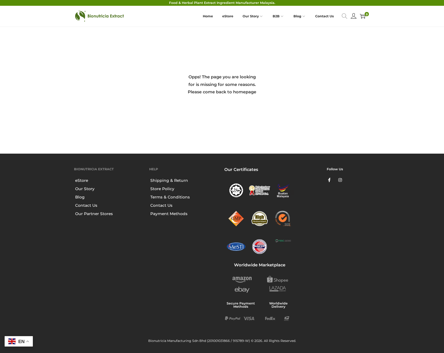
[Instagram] (340, 180)
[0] (362, 16)
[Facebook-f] (329, 180)
